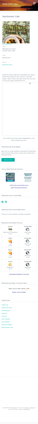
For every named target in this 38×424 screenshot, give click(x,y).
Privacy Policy (27, 409)
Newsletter (8, 160)
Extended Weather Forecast (19, 274)
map (16, 138)
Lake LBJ (4, 316)
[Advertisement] (19, 353)
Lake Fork (4, 313)
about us (26, 407)
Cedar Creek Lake (7, 307)
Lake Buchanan (6, 310)
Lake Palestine (6, 322)
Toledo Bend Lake (9, 4)
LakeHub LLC (14, 407)
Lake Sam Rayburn (7, 324)
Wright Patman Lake (7, 327)
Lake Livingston (6, 319)
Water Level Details (19, 292)
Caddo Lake (5, 305)
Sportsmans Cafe (7, 64)
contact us (32, 407)
